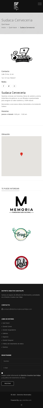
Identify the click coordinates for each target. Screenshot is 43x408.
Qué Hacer (13, 27)
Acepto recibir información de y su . (21, 376)
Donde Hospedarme (9, 330)
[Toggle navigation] (39, 4)
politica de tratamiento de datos (14, 378)
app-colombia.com (25, 400)
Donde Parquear (8, 340)
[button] (21, 154)
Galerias (5, 333)
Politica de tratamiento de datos (13, 344)
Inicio (4, 27)
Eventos (5, 347)
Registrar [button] (8, 383)
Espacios (5, 337)
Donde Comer (7, 326)
